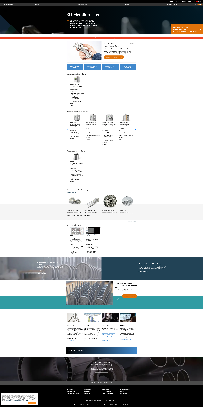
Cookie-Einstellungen (87, 404)
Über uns (184, 1)
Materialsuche (108, 383)
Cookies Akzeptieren (32, 403)
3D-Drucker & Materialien (124, 389)
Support (177, 1)
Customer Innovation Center (126, 339)
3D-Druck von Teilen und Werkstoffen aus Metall (152, 264)
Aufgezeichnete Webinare (106, 391)
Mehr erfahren (171, 1)
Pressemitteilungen (87, 389)
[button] (135, 130)
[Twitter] (107, 401)
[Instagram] (116, 401)
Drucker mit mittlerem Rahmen (92, 67)
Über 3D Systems (70, 389)
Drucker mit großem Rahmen (74, 67)
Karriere (68, 395)
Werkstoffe (127, 4)
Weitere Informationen (129, 296)
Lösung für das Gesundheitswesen (73, 393)
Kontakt (199, 4)
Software (121, 391)
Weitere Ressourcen (106, 340)
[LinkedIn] (113, 401)
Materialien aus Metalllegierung (127, 67)
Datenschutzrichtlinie (78, 404)
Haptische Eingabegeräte (124, 395)
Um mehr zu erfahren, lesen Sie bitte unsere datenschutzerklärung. (16, 400)
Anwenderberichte (105, 389)
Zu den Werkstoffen (71, 340)
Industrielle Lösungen (71, 391)
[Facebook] (110, 401)
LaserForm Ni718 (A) (89, 210)
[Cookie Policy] (94, 404)
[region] (19, 399)
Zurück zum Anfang (132, 107)
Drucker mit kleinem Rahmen (109, 67)
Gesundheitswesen (123, 393)
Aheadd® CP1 (122, 210)
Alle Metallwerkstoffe (71, 192)
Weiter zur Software (88, 340)
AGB (104, 404)
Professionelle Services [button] (172, 4)
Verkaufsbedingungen (99, 404)
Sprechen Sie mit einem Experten (114, 57)
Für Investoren (87, 393)
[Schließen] (36, 394)
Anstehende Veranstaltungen (107, 393)
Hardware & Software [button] (82, 4)
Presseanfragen (87, 391)
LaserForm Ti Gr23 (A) (72, 210)
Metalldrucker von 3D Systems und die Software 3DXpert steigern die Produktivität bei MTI (126, 285)
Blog (103, 395)
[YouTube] (103, 401)
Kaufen (189, 1)
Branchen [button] (37, 4)
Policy (93, 404)
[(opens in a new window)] (194, 1)
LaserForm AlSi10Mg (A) (108, 210)
